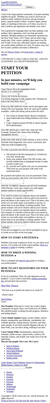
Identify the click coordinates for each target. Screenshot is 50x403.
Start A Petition (12, 346)
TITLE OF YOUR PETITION (14, 96)
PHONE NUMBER (23, 186)
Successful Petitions (14, 351)
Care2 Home (6, 362)
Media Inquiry (7, 365)
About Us (30, 362)
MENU (4, 10)
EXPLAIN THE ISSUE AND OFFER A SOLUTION (24, 140)
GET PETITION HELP (11, 4)
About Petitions (12, 353)
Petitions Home (12, 348)
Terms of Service (8, 401)
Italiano (9, 384)
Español (9, 379)
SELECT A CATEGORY (12, 91)
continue (5, 227)
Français (9, 382)
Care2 (3, 2)
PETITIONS (11, 2)
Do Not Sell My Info (24, 401)
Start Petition (6, 299)
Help (26, 365)
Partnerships (39, 362)
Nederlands (11, 386)
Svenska (9, 391)
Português (10, 389)
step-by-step (24, 261)
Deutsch (9, 374)
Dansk (9, 372)
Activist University (14, 355)
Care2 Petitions (18, 362)
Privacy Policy (14, 52)
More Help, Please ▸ (9, 286)
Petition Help (11, 358)
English (29, 367)
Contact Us (18, 365)
